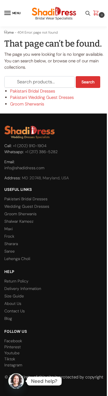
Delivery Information (22, 288)
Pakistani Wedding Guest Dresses (42, 97)
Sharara (11, 243)
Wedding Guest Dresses (26, 206)
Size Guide (14, 296)
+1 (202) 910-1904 (29, 145)
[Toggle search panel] (88, 13)
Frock (9, 236)
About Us (12, 303)
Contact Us (14, 311)
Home (9, 32)
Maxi (8, 228)
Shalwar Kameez (18, 221)
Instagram (13, 365)
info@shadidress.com (24, 167)
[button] (97, 13)
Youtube (12, 352)
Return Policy (16, 281)
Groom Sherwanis (27, 104)
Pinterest (12, 346)
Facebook (13, 340)
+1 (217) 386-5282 (41, 151)
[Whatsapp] (16, 381)
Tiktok (9, 359)
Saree (9, 251)
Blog (8, 318)
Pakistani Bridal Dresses (32, 91)
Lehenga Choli (17, 258)
